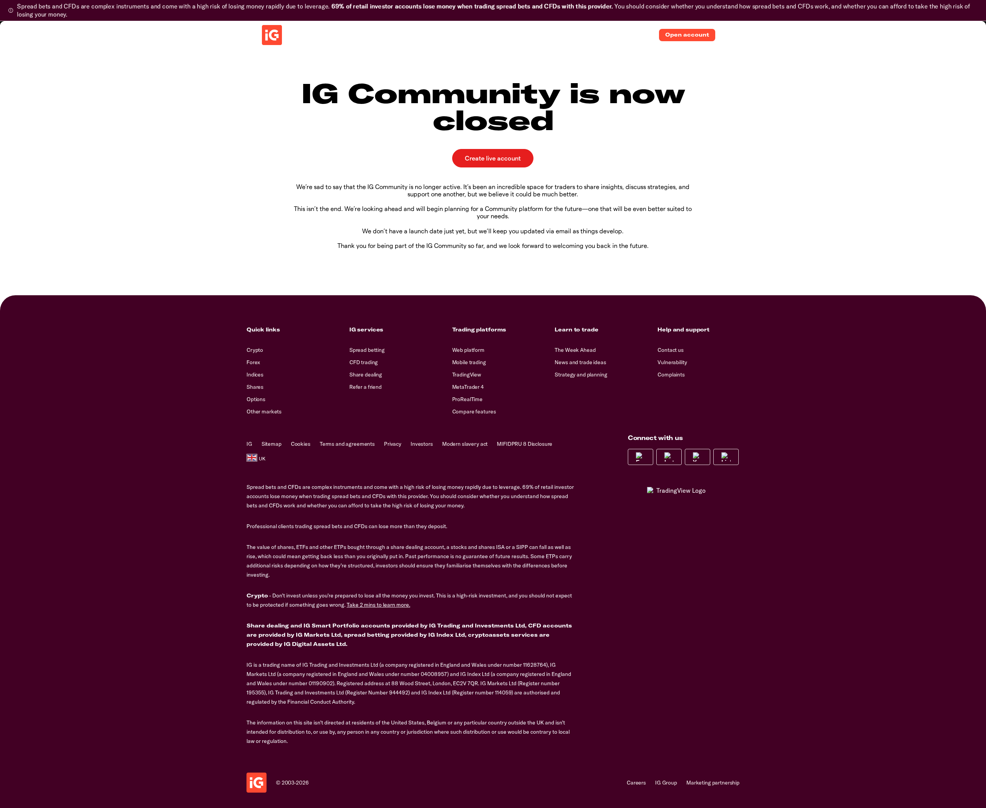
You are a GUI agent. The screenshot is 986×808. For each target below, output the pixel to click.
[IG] (272, 35)
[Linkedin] (726, 457)
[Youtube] (697, 457)
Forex (253, 362)
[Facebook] (640, 457)
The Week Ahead (575, 349)
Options (255, 399)
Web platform (468, 349)
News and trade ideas (580, 362)
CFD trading (363, 362)
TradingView (466, 374)
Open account (687, 34)
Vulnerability (672, 362)
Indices (254, 374)
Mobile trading (469, 362)
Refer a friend (365, 386)
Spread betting (367, 349)
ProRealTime (467, 399)
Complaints (671, 374)
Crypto (254, 349)
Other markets (264, 411)
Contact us (670, 349)
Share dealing (365, 374)
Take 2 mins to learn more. (378, 604)
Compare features (474, 411)
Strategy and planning (581, 374)
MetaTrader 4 (468, 386)
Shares (254, 386)
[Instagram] (669, 457)
